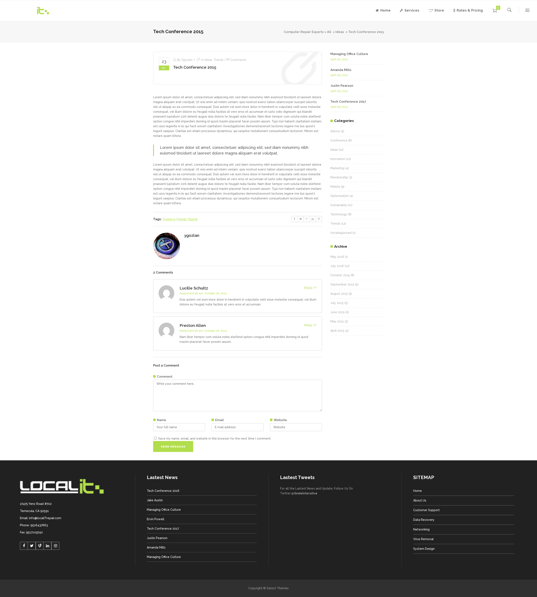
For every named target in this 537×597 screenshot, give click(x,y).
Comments (238, 60)
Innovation (337, 159)
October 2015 (340, 275)
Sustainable (338, 205)
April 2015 (337, 330)
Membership (339, 177)
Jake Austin (155, 500)
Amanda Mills (340, 70)
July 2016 (337, 266)
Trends (218, 60)
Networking (421, 529)
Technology (338, 214)
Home (417, 490)
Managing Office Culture (349, 54)
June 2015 (337, 312)
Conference (338, 140)
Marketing (337, 168)
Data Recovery (423, 519)
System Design (424, 548)
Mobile (335, 186)
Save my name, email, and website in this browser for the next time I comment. (214, 438)
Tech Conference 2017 (348, 101)
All (329, 32)
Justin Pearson (341, 86)
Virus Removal (423, 539)
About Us (419, 500)
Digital (193, 219)
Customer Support (426, 510)
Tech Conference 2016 (163, 490)
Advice (335, 131)
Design (182, 219)
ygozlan (187, 60)
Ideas (339, 32)
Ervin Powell (155, 519)
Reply (308, 287)
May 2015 (337, 321)
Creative (169, 219)
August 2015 (339, 293)
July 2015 (337, 303)
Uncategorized (341, 232)
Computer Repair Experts (304, 32)
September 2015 (342, 284)
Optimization (339, 196)
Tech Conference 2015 (194, 67)
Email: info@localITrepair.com (40, 518)
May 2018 (337, 256)
